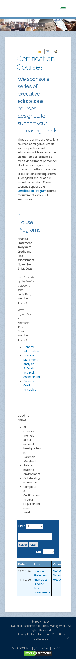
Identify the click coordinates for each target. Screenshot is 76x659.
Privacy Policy (24, 634)
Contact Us (41, 638)
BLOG (56, 648)
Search (23, 544)
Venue (57, 564)
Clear (33, 544)
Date (21, 564)
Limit (39, 551)
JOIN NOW (41, 648)
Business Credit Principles (29, 385)
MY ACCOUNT (21, 648)
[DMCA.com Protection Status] (38, 653)
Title (37, 564)
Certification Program (32, 191)
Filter (21, 526)
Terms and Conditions (51, 634)
